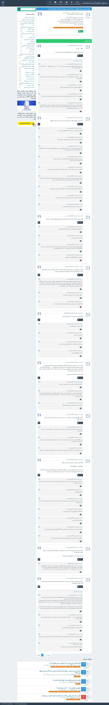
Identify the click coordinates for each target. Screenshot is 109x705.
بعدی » (48, 655)
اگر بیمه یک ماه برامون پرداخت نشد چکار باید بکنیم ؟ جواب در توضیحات (61, 695)
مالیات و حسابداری (29, 72)
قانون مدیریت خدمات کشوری (27, 54)
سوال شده (81, 12)
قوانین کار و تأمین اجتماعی (27, 19)
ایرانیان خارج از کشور (29, 87)
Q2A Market (10, 703)
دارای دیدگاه (80, 64)
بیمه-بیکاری (56, 27)
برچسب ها (66, 4)
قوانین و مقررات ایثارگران (28, 66)
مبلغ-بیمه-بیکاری (72, 691)
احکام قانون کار (30, 43)
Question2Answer (23, 703)
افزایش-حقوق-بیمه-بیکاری (63, 27)
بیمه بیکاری (69, 12)
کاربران (55, 4)
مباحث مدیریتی (30, 85)
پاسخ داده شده (80, 45)
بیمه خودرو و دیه (30, 78)
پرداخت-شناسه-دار (79, 27)
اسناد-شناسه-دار (72, 27)
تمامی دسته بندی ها (29, 17)
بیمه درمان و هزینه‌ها (29, 80)
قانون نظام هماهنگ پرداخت (27, 64)
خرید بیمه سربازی (30, 76)
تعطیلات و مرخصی (29, 74)
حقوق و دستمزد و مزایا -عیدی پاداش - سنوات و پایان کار (27, 23)
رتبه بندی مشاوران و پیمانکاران (26, 83)
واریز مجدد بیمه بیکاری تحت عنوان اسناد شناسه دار (66, 680)
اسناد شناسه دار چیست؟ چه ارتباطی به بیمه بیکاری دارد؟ (64, 663)
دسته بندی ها (60, 4)
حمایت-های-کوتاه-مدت (71, 699)
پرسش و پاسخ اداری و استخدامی (94, 3)
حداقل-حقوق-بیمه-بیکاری (63, 691)
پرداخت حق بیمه (30, 31)
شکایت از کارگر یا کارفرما (28, 45)
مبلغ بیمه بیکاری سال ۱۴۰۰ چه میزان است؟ (68, 688)
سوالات (71, 4)
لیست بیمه (31, 51)
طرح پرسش (50, 4)
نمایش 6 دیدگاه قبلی (77, 60)
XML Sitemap (77, 4)
